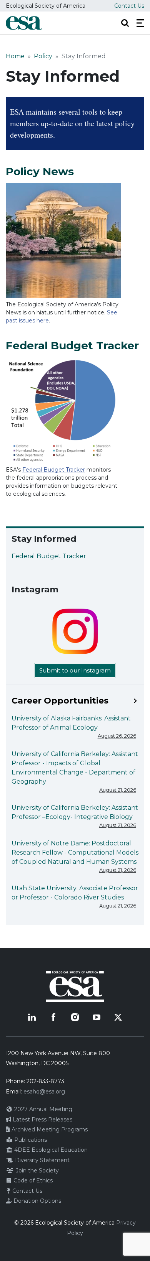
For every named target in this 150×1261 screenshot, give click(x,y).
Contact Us (129, 5)
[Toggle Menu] (140, 23)
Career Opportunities (60, 701)
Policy (43, 56)
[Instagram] (75, 1017)
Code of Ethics (32, 1180)
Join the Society (36, 1170)
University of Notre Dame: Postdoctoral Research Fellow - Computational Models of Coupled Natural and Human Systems (75, 852)
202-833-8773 (45, 1081)
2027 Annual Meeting (42, 1109)
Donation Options (36, 1200)
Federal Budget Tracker (53, 469)
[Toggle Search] (125, 23)
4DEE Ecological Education (50, 1149)
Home (15, 56)
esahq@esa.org (44, 1091)
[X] (118, 1017)
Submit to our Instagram (75, 670)
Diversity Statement (41, 1160)
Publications (30, 1139)
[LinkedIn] (32, 1017)
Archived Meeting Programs (49, 1129)
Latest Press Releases (41, 1119)
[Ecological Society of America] (24, 23)
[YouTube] (96, 1017)
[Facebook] (53, 1017)
